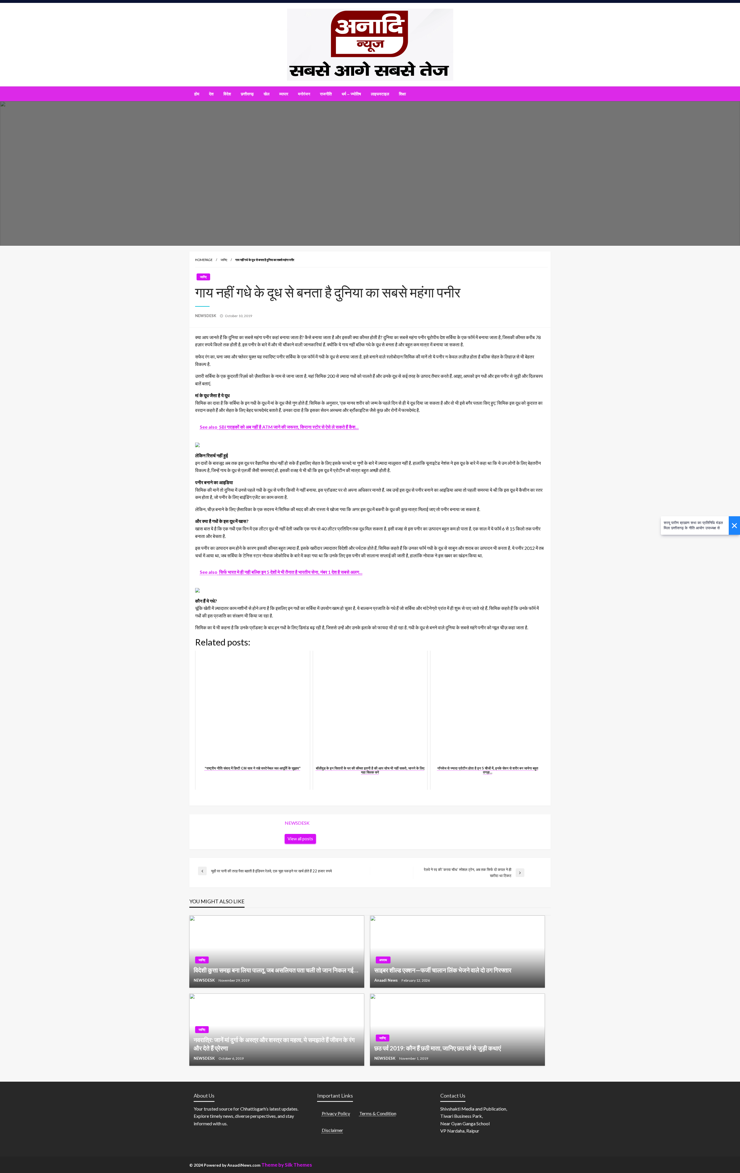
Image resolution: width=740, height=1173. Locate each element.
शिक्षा (402, 94)
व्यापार (283, 94)
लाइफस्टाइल (380, 94)
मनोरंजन (304, 94)
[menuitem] (196, 94)
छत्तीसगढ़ (247, 94)
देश (211, 94)
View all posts (300, 838)
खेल (266, 94)
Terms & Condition (377, 1113)
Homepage (203, 260)
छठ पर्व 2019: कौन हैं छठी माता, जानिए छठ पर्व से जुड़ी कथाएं (437, 1048)
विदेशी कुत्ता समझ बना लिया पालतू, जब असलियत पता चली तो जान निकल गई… (276, 970)
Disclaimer (332, 1130)
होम (196, 94)
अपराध (383, 960)
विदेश (227, 94)
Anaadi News (386, 980)
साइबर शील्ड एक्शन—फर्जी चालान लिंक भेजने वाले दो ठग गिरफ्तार (442, 970)
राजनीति (326, 94)
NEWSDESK (206, 315)
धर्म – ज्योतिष (351, 94)
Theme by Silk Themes (286, 1165)
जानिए (224, 260)
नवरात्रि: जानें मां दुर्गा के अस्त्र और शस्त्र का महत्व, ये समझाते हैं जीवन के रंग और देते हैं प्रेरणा (274, 1044)
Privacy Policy (336, 1113)
